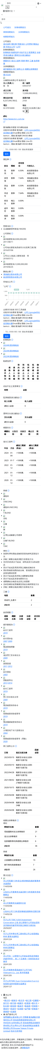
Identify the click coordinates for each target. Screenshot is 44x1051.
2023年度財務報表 (11, 351)
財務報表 (7, 52)
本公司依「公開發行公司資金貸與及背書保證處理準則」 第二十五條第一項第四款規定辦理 (21, 959)
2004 (5, 733)
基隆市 (14, 1000)
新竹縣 (13, 1003)
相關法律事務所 (31, 69)
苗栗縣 (27, 1003)
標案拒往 (7, 60)
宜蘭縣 (36, 1000)
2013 (5, 683)
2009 (10, 641)
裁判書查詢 (8, 69)
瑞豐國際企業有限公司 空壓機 (15, 1017)
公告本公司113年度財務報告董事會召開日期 (21, 911)
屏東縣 (35, 1009)
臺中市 (35, 1003)
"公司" (18, 47)
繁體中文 (9, 11)
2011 (5, 666)
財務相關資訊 (20, 27)
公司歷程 (29, 44)
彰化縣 (6, 1006)
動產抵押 (15, 52)
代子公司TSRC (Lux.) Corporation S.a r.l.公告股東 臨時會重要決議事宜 (21, 982)
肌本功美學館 (16, 1031)
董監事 (14, 44)
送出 (7, 154)
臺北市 (7, 1000)
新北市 (21, 1000)
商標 (23, 60)
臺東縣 (6, 1011)
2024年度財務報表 (11, 345)
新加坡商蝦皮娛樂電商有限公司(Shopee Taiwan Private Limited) (21, 1028)
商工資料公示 (18, 69)
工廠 (31, 60)
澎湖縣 (20, 1009)
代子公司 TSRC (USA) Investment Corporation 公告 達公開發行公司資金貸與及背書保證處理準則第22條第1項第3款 (21, 922)
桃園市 (20, 1003)
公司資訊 (7, 27)
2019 (5, 633)
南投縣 (13, 1006)
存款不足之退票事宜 (27, 52)
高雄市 (13, 1009)
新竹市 (6, 1003)
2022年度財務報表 (11, 356)
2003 (5, 674)
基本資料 (7, 44)
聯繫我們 (26, 1047)
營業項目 (21, 44)
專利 (27, 60)
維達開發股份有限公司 (12, 277)
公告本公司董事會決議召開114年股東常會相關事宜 (21, 893)
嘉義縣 (27, 1006)
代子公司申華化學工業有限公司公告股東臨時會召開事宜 (21, 946)
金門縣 (27, 1009)
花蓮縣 (13, 1011)
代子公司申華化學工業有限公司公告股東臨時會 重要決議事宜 (21, 935)
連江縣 (28, 1000)
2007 (5, 641)
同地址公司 (10, 47)
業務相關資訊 (9, 32)
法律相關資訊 (24, 32)
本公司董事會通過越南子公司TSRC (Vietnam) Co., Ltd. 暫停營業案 (17, 971)
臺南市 (6, 1009)
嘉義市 (20, 1006)
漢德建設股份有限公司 (12, 274)
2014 (10, 683)
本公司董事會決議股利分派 (14, 903)
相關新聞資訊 (9, 36)
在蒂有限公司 (17, 1022)
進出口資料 (16, 60)
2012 (10, 666)
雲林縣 (35, 1006)
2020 (5, 741)
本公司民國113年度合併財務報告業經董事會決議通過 (21, 882)
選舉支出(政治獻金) (22, 55)
